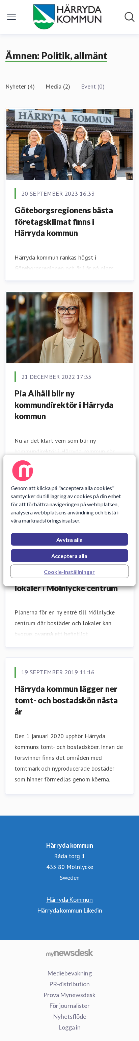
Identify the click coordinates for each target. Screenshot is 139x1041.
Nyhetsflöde (69, 1016)
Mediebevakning (69, 973)
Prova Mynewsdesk (69, 994)
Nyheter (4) (20, 86)
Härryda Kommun (69, 899)
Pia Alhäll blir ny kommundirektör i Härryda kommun (64, 404)
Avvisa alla (69, 539)
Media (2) (58, 86)
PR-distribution (69, 984)
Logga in (69, 1027)
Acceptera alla (69, 556)
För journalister (69, 1005)
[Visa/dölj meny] (11, 17)
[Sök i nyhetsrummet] (129, 16)
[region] (69, 520)
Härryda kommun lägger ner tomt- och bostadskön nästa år (66, 700)
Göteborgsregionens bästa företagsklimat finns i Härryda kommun (64, 221)
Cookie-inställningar (69, 571)
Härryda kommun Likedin (69, 910)
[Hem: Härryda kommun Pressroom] (67, 17)
